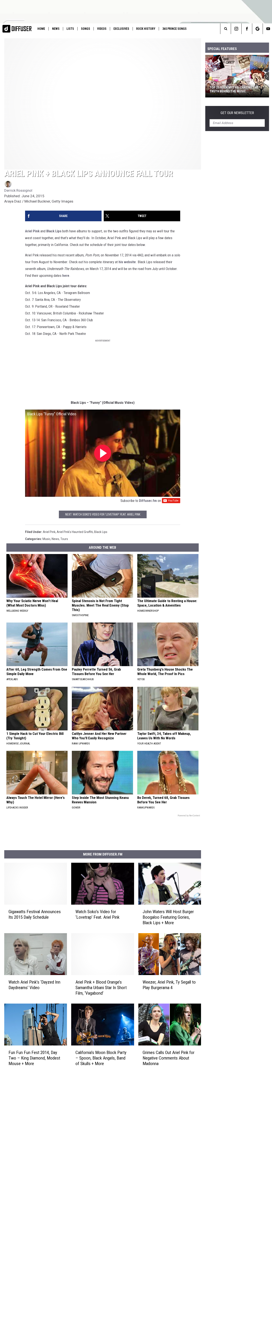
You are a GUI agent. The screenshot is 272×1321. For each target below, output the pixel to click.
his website (127, 262)
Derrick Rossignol (18, 190)
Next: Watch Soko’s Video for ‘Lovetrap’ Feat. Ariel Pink (102, 514)
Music (46, 539)
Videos (101, 28)
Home (41, 28)
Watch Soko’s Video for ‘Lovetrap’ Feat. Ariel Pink (97, 914)
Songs (85, 28)
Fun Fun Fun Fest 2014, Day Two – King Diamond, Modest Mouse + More (34, 1058)
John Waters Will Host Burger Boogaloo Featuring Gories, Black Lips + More (168, 917)
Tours (64, 539)
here (65, 275)
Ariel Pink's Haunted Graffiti (75, 532)
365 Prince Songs (174, 28)
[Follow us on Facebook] (247, 28)
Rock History (145, 28)
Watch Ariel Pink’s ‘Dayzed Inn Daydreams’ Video (34, 984)
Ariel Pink (32, 231)
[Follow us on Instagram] (236, 28)
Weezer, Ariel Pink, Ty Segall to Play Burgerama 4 (169, 984)
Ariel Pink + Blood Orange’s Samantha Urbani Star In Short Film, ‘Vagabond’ (101, 987)
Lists (70, 28)
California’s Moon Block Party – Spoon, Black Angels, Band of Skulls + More (100, 1058)
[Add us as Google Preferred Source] (257, 28)
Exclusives (121, 28)
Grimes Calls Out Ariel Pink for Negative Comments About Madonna (168, 1058)
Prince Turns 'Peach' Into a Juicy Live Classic (235, 89)
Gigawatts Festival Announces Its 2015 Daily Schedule (34, 914)
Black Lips (53, 231)
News (56, 28)
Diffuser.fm (148, 500)
